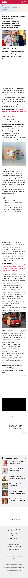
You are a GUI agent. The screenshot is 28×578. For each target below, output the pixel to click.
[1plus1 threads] (11, 530)
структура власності (14, 544)
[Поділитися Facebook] (12, 48)
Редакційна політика (14, 549)
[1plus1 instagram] (8, 530)
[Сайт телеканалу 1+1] (4, 2)
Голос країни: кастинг (6, 5)
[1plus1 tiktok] (13, 530)
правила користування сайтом (14, 547)
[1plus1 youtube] (19, 529)
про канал (14, 533)
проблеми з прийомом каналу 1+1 (14, 536)
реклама (14, 535)
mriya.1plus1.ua (18, 301)
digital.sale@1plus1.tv (14, 568)
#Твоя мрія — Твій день (8, 418)
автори (14, 543)
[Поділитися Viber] (15, 48)
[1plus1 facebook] (16, 530)
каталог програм (14, 538)
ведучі (14, 541)
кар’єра (14, 539)
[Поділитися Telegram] (10, 48)
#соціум (5, 416)
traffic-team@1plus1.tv (14, 571)
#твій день (12, 416)
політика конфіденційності (14, 546)
